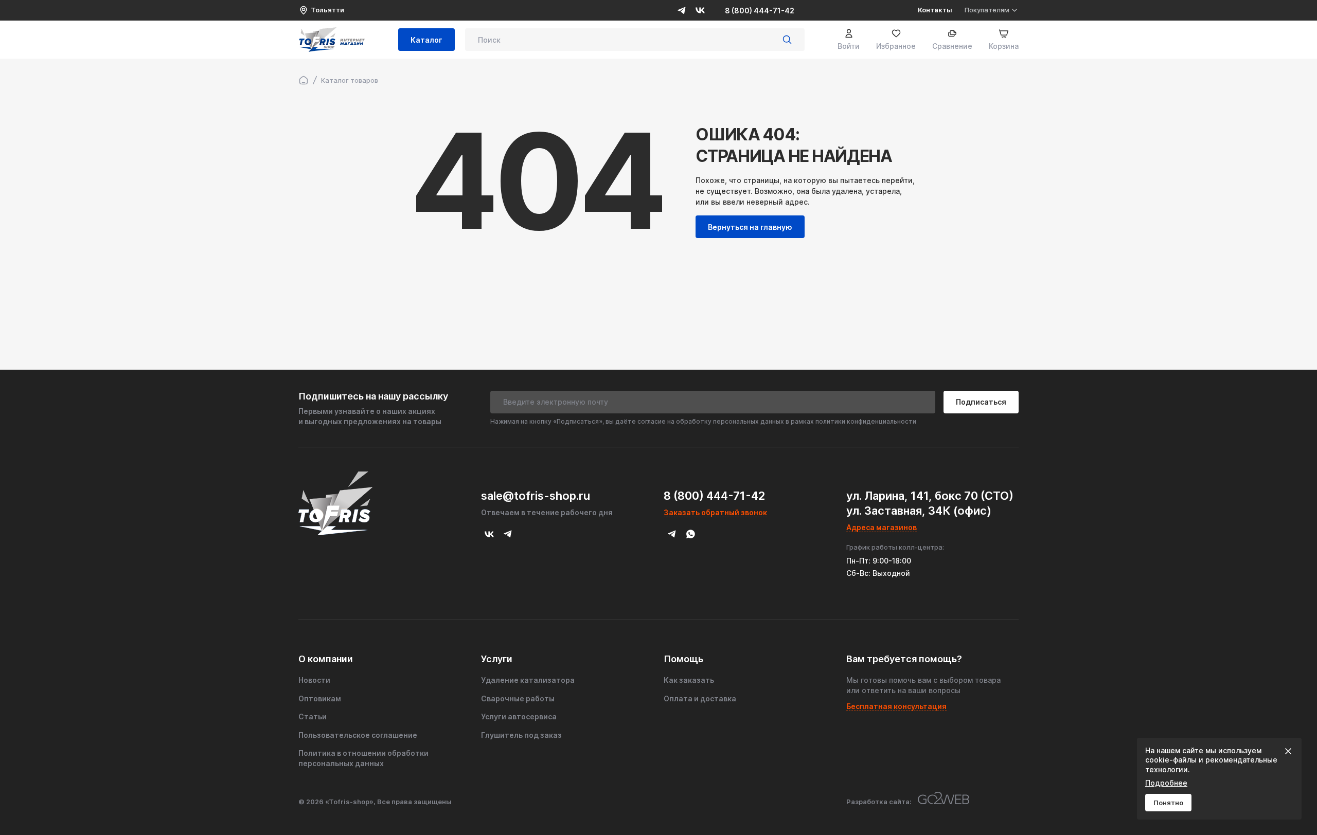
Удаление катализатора (528, 680)
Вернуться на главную (750, 227)
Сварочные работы (518, 698)
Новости (314, 680)
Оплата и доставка (700, 698)
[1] (787, 39)
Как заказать (689, 680)
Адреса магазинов (881, 527)
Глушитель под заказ (521, 735)
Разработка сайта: (879, 801)
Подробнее (1166, 782)
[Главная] (303, 80)
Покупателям (987, 10)
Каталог (426, 39)
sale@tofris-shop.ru (535, 495)
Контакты (935, 10)
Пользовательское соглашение (357, 735)
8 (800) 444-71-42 (759, 10)
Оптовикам (319, 698)
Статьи (312, 716)
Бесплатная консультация (896, 706)
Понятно (1168, 802)
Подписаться (981, 401)
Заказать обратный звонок (715, 512)
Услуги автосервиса (519, 716)
